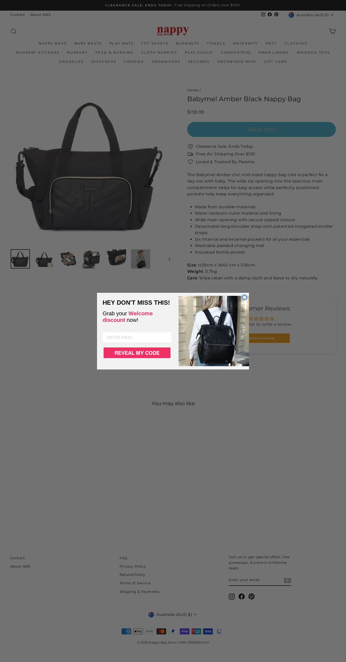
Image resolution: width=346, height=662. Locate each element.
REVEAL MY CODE (137, 352)
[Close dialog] (244, 297)
